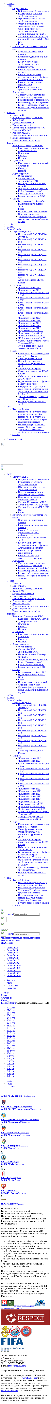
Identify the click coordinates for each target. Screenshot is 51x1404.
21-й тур (11, 1025)
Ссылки (16, 199)
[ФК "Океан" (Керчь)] (3, 1159)
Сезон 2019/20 (14, 965)
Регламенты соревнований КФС (33, 100)
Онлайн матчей (25, 176)
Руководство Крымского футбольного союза (30, 14)
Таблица (11, 980)
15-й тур (11, 1040)
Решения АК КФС (21, 133)
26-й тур (11, 1013)
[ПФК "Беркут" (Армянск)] (3, 1201)
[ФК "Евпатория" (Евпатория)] (3, 1143)
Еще (14, 351)
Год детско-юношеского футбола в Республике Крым (34, 382)
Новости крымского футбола (26, 140)
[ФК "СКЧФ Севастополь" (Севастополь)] (3, 1117)
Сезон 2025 (12, 950)
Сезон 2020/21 (14, 963)
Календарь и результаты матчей (33, 148)
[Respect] (25, 1324)
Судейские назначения (23, 122)
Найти (10, 914)
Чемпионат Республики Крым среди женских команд (32, 420)
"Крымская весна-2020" (29, 323)
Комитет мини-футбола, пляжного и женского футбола (33, 75)
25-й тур (11, 1015)
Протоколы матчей (21, 125)
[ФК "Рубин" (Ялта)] (3, 1188)
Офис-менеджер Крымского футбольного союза (31, 19)
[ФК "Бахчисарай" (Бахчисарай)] (3, 1130)
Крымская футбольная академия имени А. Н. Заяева (33, 354)
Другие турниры (20, 173)
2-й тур (10, 1073)
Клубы (10, 224)
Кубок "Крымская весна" (30, 191)
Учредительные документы (31, 95)
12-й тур (11, 1048)
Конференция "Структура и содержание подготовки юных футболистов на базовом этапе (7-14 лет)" (33, 390)
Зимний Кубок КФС (28, 181)
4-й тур (10, 1068)
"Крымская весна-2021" (29, 320)
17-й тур (11, 1035)
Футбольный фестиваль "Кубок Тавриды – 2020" (33, 342)
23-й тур (11, 1020)
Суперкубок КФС (26, 178)
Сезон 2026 (12, 947)
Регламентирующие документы (33, 102)
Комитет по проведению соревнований (30, 83)
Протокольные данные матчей (32, 211)
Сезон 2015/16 (14, 975)
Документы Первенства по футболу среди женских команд (33, 430)
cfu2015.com (7, 943)
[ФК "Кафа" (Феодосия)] (3, 1175)
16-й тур (11, 1038)
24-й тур (11, 1018)
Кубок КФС (18, 120)
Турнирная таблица (27, 150)
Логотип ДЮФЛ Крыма (29, 368)
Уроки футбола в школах (30, 358)
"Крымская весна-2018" (29, 328)
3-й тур (10, 1071)
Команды (22, 155)
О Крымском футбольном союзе (33, 11)
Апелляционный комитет (30, 79)
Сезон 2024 (12, 952)
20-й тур (11, 1028)
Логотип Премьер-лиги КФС (32, 34)
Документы (18, 92)
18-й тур (11, 1033)
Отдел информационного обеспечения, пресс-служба (31, 25)
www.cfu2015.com (29, 1378)
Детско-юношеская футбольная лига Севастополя (33, 397)
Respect (21, 44)
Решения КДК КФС (22, 130)
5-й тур (10, 1066)
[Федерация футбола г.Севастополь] (15, 1336)
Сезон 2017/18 (14, 970)
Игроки (10, 226)
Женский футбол (20, 409)
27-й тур (11, 1010)
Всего (9, 1081)
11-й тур (11, 1051)
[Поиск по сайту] (2, 910)
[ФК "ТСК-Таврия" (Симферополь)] (3, 1104)
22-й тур (11, 1023)
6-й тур (10, 1063)
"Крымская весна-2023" (29, 290)
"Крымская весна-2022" (29, 318)
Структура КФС (20, 8)
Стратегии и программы (30, 97)
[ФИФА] (12, 1348)
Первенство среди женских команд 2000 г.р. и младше (31, 425)
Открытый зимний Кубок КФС (33, 188)
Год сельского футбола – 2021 (32, 201)
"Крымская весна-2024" (29, 287)
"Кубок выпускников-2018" (31, 338)
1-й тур (10, 1076)
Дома (9, 1083)
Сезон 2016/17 (14, 973)
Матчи (10, 983)
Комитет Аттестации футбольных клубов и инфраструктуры (28, 64)
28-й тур (11, 1007)
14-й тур (11, 1043)
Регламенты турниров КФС (31, 196)
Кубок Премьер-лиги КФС (31, 193)
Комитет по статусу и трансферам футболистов (30, 88)
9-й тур (10, 1056)
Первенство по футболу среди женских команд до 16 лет (32, 413)
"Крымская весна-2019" (29, 325)
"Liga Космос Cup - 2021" (30, 330)
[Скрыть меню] (2, 930)
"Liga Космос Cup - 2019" (30, 333)
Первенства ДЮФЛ (21, 231)
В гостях (11, 1086)
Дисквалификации (21, 138)
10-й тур (11, 1053)
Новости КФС (19, 115)
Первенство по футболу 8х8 (31, 417)
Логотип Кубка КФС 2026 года (33, 36)
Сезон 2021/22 (14, 960)
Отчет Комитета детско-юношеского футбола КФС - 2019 (31, 363)
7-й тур (10, 1061)
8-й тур (10, 1058)
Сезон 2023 (12, 955)
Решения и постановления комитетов (30, 135)
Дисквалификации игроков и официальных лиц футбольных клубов (33, 219)
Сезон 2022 (12, 958)
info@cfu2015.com (17, 1366)
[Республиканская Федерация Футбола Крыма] (5, 1336)
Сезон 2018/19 (14, 968)
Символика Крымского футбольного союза (29, 30)
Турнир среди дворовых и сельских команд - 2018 (30, 347)
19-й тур (11, 1030)
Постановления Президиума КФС (28, 128)
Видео (21, 209)
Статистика (23, 153)
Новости (11, 112)
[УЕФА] (26, 1336)
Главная (10, 3)
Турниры (11, 143)
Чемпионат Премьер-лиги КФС (27, 117)
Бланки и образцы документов (33, 105)
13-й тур (11, 1045)
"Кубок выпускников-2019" (31, 335)
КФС (9, 6)
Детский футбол (15, 229)
